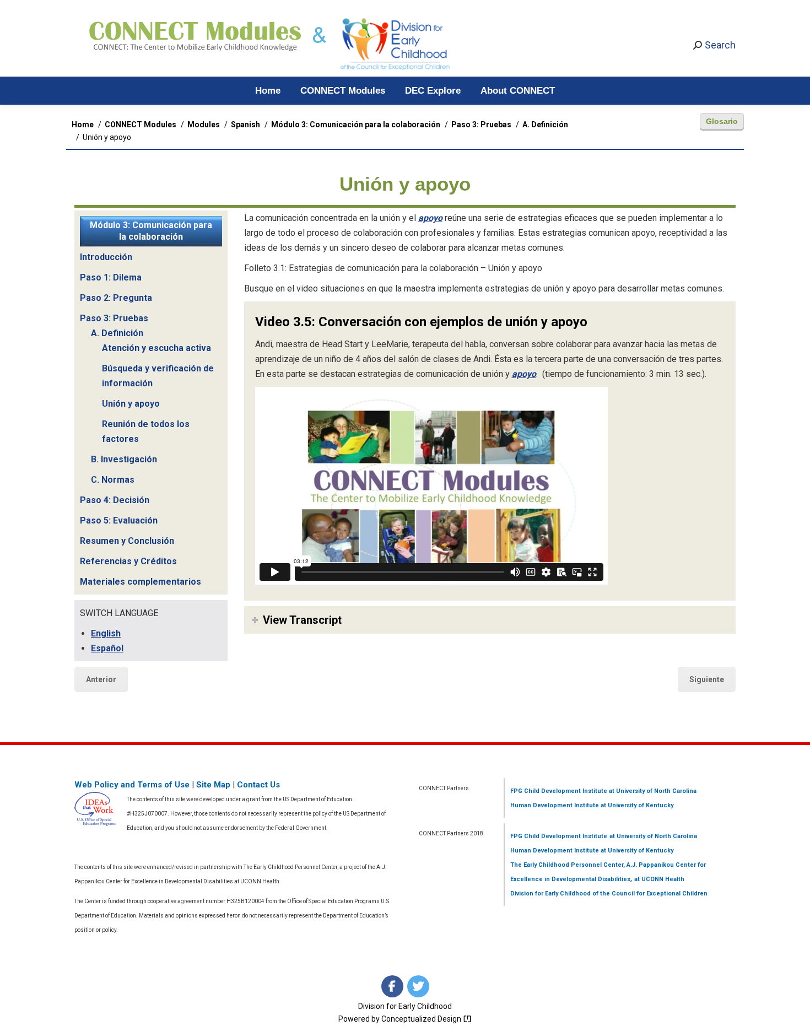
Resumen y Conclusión (127, 541)
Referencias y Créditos (128, 561)
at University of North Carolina (651, 791)
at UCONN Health (659, 879)
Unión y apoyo (131, 403)
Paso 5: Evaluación (119, 520)
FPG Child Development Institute (558, 791)
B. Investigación (124, 459)
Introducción (106, 257)
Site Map (213, 785)
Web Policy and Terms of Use (132, 785)
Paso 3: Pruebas (114, 318)
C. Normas (112, 479)
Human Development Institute (554, 805)
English (106, 633)
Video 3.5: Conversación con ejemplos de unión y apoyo (421, 322)
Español (107, 648)
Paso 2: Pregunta (116, 298)
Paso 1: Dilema (111, 277)
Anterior (101, 679)
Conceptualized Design (422, 1018)
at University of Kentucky (636, 805)
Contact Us (258, 785)
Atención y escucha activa (156, 348)
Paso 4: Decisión (114, 500)
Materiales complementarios (140, 581)
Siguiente (706, 679)
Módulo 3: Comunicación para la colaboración (151, 231)
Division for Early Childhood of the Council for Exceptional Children (609, 893)
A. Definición (117, 333)
